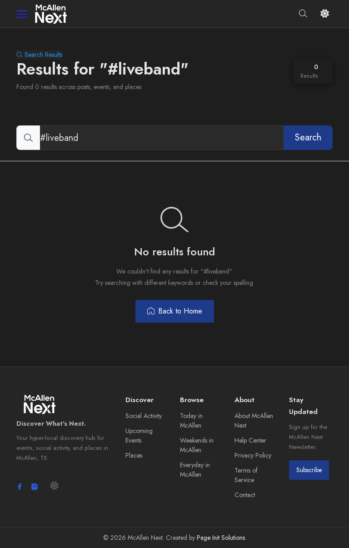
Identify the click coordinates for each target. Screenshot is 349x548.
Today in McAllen (191, 420)
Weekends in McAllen (197, 445)
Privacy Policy (252, 455)
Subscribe (309, 469)
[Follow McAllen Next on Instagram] (34, 486)
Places (133, 455)
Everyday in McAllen (195, 469)
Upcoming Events (139, 435)
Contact (244, 494)
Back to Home (180, 311)
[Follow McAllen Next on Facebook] (19, 486)
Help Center (250, 440)
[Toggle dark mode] (325, 14)
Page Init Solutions (221, 537)
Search (308, 137)
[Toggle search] (303, 14)
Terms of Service (246, 475)
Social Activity (143, 415)
